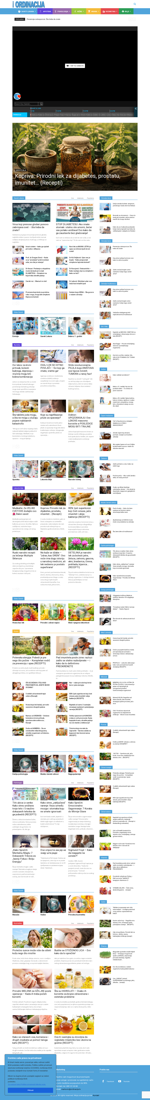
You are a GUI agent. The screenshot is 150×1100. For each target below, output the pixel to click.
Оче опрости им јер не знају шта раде (53, 851)
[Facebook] (103, 1081)
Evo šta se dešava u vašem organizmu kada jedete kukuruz (123, 968)
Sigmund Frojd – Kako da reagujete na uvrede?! (80, 853)
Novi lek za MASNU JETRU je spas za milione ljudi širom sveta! (80, 249)
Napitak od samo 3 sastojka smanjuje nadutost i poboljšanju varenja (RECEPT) (81, 707)
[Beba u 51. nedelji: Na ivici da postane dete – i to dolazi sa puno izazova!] (105, 389)
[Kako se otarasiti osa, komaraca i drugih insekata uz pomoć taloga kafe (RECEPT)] (32, 1025)
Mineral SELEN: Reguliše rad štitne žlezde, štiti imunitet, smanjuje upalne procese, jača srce (123, 700)
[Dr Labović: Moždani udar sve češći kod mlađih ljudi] (61, 284)
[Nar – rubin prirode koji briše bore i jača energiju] (61, 686)
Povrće (103, 725)
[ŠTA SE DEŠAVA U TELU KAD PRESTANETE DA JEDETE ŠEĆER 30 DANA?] (18, 686)
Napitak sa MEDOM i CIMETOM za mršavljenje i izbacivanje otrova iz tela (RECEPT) (124, 334)
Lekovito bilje (21, 170)
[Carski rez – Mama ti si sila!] (18, 284)
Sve (72, 198)
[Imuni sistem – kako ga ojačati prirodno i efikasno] (18, 250)
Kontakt (96, 1095)
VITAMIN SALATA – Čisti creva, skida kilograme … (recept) (123, 889)
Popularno (90, 198)
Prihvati (30, 1090)
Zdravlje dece (106, 198)
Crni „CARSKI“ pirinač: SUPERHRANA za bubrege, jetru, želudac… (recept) (124, 980)
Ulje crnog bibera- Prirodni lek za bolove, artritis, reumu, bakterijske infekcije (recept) (124, 934)
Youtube (126, 1081)
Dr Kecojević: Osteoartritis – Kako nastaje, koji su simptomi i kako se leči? (81, 271)
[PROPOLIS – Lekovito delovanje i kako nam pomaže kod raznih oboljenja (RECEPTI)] (105, 665)
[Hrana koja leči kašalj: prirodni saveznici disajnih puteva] (18, 708)
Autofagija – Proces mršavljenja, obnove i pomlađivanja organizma (124, 346)
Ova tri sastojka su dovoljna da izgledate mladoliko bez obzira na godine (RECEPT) (72, 1040)
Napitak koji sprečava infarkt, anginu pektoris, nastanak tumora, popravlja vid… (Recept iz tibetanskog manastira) (124, 820)
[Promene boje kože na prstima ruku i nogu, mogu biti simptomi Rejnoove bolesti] (18, 295)
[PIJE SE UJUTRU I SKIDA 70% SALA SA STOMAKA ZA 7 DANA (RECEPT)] (105, 358)
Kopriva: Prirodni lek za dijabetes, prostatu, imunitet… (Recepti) (52, 511)
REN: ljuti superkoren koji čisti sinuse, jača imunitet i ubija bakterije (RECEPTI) (79, 512)
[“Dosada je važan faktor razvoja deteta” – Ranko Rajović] (105, 610)
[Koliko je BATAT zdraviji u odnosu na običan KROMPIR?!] (105, 745)
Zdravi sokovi (106, 812)
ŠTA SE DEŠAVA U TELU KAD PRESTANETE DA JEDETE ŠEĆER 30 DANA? (38, 685)
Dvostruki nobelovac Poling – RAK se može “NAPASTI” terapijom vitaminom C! (123, 878)
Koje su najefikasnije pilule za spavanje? (51, 416)
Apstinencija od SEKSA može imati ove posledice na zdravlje (123, 521)
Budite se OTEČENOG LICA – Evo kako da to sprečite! (72, 952)
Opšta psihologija (107, 545)
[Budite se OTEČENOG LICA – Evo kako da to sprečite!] (74, 938)
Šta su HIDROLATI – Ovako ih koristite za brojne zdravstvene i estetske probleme (71, 994)
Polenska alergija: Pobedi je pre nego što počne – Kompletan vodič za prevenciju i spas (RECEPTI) (31, 660)
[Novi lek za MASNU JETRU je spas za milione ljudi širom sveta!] (61, 250)
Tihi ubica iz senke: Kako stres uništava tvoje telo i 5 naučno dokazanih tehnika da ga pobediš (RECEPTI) (24, 808)
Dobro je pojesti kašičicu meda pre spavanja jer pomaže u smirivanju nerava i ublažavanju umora (123, 653)
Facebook (110, 1081)
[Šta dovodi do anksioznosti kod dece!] (105, 621)
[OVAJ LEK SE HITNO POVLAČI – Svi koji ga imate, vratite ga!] (53, 356)
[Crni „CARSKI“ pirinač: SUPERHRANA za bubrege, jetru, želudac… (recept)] (105, 981)
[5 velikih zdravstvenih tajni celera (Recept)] (18, 697)
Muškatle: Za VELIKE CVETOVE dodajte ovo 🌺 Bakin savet (24, 511)
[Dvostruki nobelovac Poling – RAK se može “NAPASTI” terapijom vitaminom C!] (105, 879)
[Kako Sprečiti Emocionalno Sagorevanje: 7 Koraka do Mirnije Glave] (81, 794)
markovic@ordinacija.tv (71, 1089)
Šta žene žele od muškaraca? (123, 531)
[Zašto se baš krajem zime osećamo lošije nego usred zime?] (105, 272)
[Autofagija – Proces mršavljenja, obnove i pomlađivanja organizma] (105, 346)
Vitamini (104, 858)
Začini (103, 902)
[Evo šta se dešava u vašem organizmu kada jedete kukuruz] (105, 969)
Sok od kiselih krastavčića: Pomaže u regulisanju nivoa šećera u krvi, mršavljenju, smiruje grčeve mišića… (124, 833)
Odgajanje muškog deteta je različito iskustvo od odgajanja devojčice (123, 597)
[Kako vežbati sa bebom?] (105, 377)
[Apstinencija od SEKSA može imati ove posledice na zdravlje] (105, 523)
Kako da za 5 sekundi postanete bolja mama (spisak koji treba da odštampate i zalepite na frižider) (124, 229)
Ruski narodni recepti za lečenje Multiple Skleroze (23, 555)
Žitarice (104, 946)
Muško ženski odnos (108, 503)
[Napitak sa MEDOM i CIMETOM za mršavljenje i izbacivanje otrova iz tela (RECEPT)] (105, 335)
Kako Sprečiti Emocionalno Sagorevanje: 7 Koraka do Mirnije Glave (80, 807)
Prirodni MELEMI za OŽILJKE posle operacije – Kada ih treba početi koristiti (31, 994)
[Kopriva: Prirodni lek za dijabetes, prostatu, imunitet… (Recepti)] (75, 157)
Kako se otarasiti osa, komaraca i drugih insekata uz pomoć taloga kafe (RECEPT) (30, 1040)
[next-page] (17, 303)
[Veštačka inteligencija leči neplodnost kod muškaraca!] (105, 315)
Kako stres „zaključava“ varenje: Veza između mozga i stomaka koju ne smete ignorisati (52, 807)
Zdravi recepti (106, 767)
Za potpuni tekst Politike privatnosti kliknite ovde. (27, 1084)
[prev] (130, 19)
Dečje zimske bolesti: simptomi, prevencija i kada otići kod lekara (124, 205)
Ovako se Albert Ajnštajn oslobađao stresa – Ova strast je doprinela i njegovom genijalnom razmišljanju (124, 490)
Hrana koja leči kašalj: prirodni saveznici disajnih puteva (123, 639)
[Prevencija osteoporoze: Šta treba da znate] (105, 249)
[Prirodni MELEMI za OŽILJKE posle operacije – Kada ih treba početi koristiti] (32, 979)
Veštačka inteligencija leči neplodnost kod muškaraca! (122, 313)
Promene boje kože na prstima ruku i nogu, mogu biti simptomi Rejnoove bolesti (38, 294)
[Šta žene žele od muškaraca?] (105, 534)
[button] (135, 4)
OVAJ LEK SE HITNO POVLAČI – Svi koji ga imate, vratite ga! (52, 368)
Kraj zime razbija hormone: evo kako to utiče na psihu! (47, 19)
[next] (134, 19)
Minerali (104, 677)
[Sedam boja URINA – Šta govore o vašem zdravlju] (61, 295)
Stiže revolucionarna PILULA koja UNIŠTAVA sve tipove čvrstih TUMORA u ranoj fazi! (81, 369)
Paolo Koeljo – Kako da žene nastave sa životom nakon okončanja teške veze (122, 510)
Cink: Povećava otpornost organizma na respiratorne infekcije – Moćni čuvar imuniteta (124, 712)
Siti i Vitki (104, 326)
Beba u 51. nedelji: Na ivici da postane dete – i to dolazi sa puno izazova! (122, 388)
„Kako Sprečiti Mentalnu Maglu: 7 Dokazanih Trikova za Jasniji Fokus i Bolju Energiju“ (24, 856)
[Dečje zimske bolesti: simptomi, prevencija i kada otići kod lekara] (105, 206)
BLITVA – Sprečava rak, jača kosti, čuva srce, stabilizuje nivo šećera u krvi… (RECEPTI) (123, 755)
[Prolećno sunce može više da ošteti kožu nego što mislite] (32, 938)
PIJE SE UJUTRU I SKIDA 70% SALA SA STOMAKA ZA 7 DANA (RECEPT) (124, 357)
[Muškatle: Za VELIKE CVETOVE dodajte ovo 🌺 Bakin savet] (25, 499)
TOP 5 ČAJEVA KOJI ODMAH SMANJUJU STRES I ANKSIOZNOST (122, 423)
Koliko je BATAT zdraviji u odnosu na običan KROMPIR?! (124, 743)
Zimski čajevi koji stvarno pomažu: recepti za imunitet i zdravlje (122, 435)
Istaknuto (80, 198)
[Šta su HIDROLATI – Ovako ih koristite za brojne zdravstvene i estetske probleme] (74, 979)
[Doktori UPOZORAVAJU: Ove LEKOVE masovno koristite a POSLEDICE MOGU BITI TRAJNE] (81, 406)
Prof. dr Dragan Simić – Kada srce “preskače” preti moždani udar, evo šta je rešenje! (37, 260)
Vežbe (103, 369)
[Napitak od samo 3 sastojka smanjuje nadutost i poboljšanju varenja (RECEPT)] (61, 708)
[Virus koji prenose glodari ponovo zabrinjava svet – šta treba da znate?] (31, 212)
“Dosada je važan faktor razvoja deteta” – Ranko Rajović (123, 608)
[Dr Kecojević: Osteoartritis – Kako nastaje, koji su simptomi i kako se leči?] (61, 272)
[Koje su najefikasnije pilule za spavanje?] (53, 406)
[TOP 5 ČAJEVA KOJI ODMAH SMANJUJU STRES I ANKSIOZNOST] (105, 424)
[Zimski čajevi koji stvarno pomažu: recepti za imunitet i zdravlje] (105, 435)
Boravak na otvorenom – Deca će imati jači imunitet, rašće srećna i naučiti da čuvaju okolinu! (124, 217)
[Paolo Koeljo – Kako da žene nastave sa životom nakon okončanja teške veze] (105, 511)
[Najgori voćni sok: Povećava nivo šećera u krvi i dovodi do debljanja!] (105, 846)
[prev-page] (13, 303)
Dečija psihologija (107, 590)
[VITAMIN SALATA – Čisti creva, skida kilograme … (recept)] (105, 891)
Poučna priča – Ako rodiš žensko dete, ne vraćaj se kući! (124, 477)
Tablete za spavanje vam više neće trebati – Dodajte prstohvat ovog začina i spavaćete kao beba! (124, 910)
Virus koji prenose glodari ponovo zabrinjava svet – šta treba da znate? (30, 227)
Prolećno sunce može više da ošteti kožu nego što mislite (31, 952)
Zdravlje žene (106, 241)
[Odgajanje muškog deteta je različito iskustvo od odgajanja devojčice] (105, 598)
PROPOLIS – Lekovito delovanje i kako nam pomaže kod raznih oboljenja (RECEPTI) (124, 665)
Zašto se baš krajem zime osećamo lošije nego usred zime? (122, 272)
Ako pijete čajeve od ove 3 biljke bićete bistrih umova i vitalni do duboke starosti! (124, 446)
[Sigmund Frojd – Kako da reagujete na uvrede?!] (81, 841)
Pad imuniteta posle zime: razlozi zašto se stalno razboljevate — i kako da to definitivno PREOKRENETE (74, 662)
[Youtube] (119, 1081)
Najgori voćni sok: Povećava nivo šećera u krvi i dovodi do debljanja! (124, 846)
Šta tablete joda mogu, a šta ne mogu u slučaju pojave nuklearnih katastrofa (25, 419)
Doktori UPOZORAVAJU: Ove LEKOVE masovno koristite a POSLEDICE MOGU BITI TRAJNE (80, 420)
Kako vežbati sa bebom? (121, 375)
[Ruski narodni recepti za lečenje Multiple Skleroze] (25, 543)
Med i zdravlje (106, 633)
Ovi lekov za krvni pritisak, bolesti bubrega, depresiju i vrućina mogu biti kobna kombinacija (22, 371)
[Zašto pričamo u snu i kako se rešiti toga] (105, 467)
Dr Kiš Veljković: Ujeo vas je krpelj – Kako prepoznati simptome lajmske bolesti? (79, 260)
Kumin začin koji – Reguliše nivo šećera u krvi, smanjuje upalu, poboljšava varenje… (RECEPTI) (124, 922)
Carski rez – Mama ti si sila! (36, 281)
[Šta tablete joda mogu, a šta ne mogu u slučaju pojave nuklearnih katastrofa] (25, 406)
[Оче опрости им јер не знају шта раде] (53, 841)
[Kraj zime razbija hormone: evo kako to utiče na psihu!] (105, 261)
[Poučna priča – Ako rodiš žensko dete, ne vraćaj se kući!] (105, 478)
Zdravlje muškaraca (108, 284)
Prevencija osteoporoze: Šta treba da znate (122, 247)
